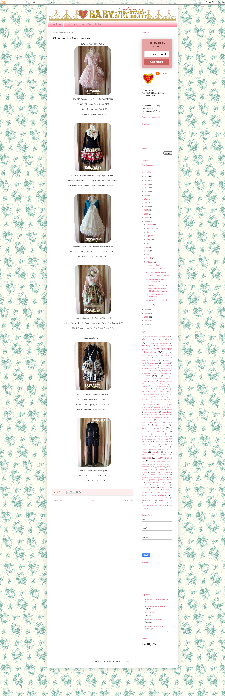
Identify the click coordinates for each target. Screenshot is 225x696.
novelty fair (163, 444)
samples (167, 472)
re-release (164, 454)
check (161, 366)
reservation (146, 457)
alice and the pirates (157, 339)
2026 (146, 176)
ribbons (144, 464)
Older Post (128, 500)
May (148, 250)
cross (159, 376)
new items (164, 439)
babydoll (167, 353)
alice (168, 336)
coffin (147, 373)
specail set (152, 480)
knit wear (169, 410)
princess (152, 454)
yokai (145, 508)
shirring (157, 477)
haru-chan (145, 399)
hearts (160, 404)
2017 (146, 210)
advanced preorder (150, 336)
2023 (146, 187)
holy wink (147, 407)
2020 (146, 199)
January (149, 304)
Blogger (126, 661)
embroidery (162, 381)
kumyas (146, 420)
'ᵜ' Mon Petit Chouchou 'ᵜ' (155, 268)
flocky (161, 389)
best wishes (168, 355)
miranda (144, 439)
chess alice (169, 368)
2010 (146, 320)
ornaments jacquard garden (150, 447)
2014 (146, 221)
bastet (143, 355)
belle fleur (159, 355)
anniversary (146, 345)
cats (143, 366)
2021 (146, 195)
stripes (155, 485)
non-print (168, 441)
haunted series (168, 399)
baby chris (160, 346)
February (150, 262)
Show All (169, 632)
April (148, 254)
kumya (144, 417)
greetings (147, 397)
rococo (152, 464)
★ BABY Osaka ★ (152, 613)
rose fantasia (161, 467)
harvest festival (156, 399)
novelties (149, 444)
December (150, 224)
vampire (160, 500)
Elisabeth (144, 381)
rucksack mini (162, 469)
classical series (166, 370)
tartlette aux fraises (147, 490)
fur (144, 394)
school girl (153, 475)
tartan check (164, 487)
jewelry (164, 407)
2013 (146, 309)
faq (154, 389)
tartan (154, 487)
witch (170, 506)
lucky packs (146, 431)
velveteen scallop (149, 503)
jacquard (156, 407)
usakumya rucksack (148, 500)
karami (157, 410)
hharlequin (169, 404)
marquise (159, 436)
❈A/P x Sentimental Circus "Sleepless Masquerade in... (157, 289)
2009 (146, 324)
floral (167, 389)
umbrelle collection (148, 495)
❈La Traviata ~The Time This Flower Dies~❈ (157, 280)
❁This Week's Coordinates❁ (156, 300)
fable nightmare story (158, 386)
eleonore (167, 379)
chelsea (168, 366)
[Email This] (67, 492)
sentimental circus (147, 477)
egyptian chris (157, 379)
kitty (162, 410)
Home (93, 500)
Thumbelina (166, 490)
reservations (165, 457)
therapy (158, 490)
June (148, 247)
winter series (162, 506)
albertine (161, 336)
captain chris (154, 363)
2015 (146, 217)
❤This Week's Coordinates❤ (156, 285)
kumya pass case (156, 417)
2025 (146, 180)
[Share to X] (73, 492)
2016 (146, 214)
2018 (146, 206)
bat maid (150, 355)
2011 (146, 317)
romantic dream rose (163, 464)
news (157, 441)
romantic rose (146, 467)
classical (154, 370)
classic (146, 371)
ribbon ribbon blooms (163, 462)
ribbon (151, 461)
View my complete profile (151, 117)
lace (152, 420)
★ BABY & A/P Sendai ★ (155, 606)
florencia (155, 392)
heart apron (157, 402)
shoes (164, 477)
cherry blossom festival (149, 368)
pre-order (155, 452)
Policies (98, 23)
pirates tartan (166, 449)
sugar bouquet (164, 485)
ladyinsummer (161, 420)
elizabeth (153, 381)
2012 (146, 313)
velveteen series (161, 503)
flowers (170, 392)
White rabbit (152, 506)
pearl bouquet (154, 449)
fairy (168, 386)
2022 (146, 191)
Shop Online (55, 23)
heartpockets (151, 404)
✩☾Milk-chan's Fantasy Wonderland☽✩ (155, 295)
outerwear (165, 447)
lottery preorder (161, 425)
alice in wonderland (159, 343)
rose (153, 467)
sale (158, 471)
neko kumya (153, 439)
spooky (158, 482)
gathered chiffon (152, 394)
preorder (167, 452)
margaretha (145, 434)
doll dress (147, 379)
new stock (146, 441)
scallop (144, 474)
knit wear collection (151, 412)
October (149, 232)
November (150, 228)
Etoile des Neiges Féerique (162, 384)
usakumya (162, 495)
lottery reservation (153, 428)
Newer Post (58, 500)
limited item (152, 422)
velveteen (169, 500)
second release (164, 474)
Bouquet (144, 361)
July (148, 243)
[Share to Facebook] (76, 492)
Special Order (72, 23)
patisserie (144, 449)
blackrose (148, 358)
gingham (162, 394)
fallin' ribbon (146, 389)
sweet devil (145, 487)
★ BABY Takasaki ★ (153, 619)
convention (165, 373)
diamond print (168, 376)
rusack (170, 469)
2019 (146, 202)
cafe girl (144, 363)
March (149, 258)
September (150, 235)
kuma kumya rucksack (152, 415)
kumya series (167, 417)
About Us (86, 23)
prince (143, 454)
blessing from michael (162, 358)
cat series (166, 363)
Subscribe (156, 61)
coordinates (147, 375)
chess (161, 368)
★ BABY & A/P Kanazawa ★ (156, 599)
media (167, 436)
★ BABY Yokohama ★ (154, 626)
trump (158, 493)
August (149, 239)
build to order (155, 360)
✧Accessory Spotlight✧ (155, 265)
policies (144, 452)
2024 (146, 184)
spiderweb (149, 482)
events (144, 386)
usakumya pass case (148, 498)
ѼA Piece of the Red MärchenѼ (158, 275)
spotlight (166, 482)
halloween (155, 397)
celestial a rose (151, 366)
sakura (152, 472)
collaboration (156, 373)
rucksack (152, 469)
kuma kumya (167, 412)
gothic (170, 394)
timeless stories (147, 492)
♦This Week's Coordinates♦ (156, 272)
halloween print (165, 397)
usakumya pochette (163, 498)
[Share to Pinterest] (79, 492)
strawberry (145, 485)
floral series (145, 391)
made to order (163, 431)
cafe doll (167, 361)
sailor (145, 472)
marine (151, 436)
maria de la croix (158, 434)
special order (161, 480)
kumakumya (165, 414)
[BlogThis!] (70, 492)
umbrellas (167, 493)
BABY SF (163, 73)
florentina (162, 392)
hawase (146, 402)
